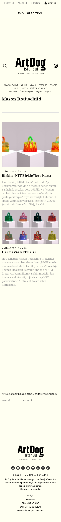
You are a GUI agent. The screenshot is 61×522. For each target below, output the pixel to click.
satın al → (8, 400)
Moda (23, 171)
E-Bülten (35, 3)
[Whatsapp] (38, 468)
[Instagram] (13, 468)
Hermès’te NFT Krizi (19, 252)
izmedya (37, 489)
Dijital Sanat (9, 171)
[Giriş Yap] (45, 3)
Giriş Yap (52, 3)
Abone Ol (22, 3)
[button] (5, 65)
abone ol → (29, 400)
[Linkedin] (28, 468)
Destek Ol (9, 3)
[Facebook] (18, 468)
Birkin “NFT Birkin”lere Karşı (26, 175)
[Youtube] (33, 468)
